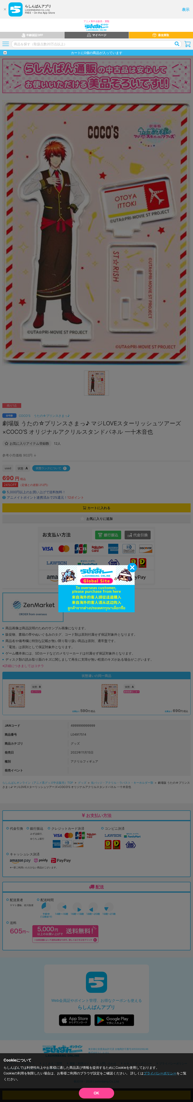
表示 (185, 9)
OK (96, 1093)
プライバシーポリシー (160, 1073)
